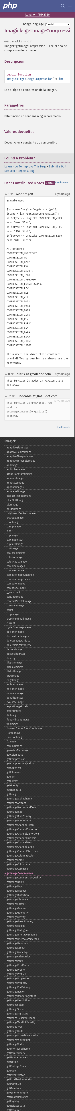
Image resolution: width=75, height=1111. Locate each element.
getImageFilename (17, 899)
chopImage (13, 522)
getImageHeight (16, 925)
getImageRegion (16, 991)
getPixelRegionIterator (19, 1079)
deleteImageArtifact (18, 640)
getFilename (14, 772)
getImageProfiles (16, 974)
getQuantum (14, 1088)
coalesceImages (16, 552)
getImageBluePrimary (19, 816)
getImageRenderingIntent (21, 996)
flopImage (12, 724)
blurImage (12, 504)
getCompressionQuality (20, 763)
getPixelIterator (16, 1075)
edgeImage (13, 680)
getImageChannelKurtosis (21, 838)
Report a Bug (25, 171)
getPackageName (17, 1066)
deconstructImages (18, 636)
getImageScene (15, 1009)
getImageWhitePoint (18, 1040)
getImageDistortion (18, 895)
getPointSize (14, 1083)
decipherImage (15, 631)
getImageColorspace (18, 864)
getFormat (12, 781)
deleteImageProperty (19, 645)
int (61, 79)
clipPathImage (15, 544)
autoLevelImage (16, 491)
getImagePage (15, 961)
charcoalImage (15, 517)
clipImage (12, 535)
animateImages (16, 478)
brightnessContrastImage (21, 513)
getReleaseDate (16, 1105)
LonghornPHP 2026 (37, 14)
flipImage (12, 715)
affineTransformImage (19, 474)
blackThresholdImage (19, 495)
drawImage (13, 675)
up (6, 194)
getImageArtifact (16, 803)
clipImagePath (15, 539)
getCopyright (14, 767)
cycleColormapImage (19, 627)
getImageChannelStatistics (22, 851)
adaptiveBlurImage (17, 447)
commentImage (16, 570)
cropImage (13, 614)
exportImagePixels (17, 706)
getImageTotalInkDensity (21, 1022)
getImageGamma (16, 908)
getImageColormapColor (20, 855)
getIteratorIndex (16, 1053)
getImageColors (16, 860)
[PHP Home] (10, 6)
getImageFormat (16, 904)
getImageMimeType (18, 952)
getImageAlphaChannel (20, 798)
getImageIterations (18, 943)
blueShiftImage (15, 500)
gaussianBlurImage (18, 750)
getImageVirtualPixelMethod (23, 1035)
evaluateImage (15, 702)
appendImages (15, 487)
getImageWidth (15, 1044)
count (10, 610)
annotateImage (15, 482)
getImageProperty (17, 982)
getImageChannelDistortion (22, 829)
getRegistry (13, 1101)
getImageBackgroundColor (22, 807)
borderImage (14, 509)
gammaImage (14, 746)
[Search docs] (62, 6)
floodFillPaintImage (18, 719)
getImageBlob (14, 811)
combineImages (16, 566)
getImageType (15, 1026)
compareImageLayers (19, 579)
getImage (12, 794)
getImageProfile (16, 969)
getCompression (16, 759)
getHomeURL (14, 789)
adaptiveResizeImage (19, 452)
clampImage (14, 526)
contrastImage (15, 596)
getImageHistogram (18, 930)
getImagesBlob (15, 1004)
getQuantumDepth (17, 1092)
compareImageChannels (21, 574)
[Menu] (70, 6)
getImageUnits (15, 1031)
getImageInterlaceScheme (22, 934)
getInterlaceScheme (18, 1048)
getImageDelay (15, 882)
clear (9, 531)
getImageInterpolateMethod (23, 939)
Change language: (33, 24)
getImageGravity (16, 917)
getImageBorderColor (19, 820)
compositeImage (16, 588)
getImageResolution (18, 1000)
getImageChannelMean (20, 842)
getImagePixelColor (18, 965)
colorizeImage (15, 557)
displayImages (15, 667)
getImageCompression (20, 873)
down (11, 194)
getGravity (12, 785)
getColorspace (15, 754)
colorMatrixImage (17, 561)
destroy (11, 658)
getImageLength (16, 947)
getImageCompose (17, 868)
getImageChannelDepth (20, 825)
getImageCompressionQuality (24, 877)
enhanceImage (15, 693)
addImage (12, 465)
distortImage (14, 671)
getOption (12, 1061)
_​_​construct (13, 592)
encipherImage (15, 689)
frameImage (14, 732)
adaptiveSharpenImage (20, 456)
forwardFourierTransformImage (24, 728)
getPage (11, 1070)
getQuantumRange (17, 1097)
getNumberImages (17, 1057)
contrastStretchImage (19, 601)
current (11, 623)
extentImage (14, 710)
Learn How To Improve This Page (25, 166)
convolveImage (15, 605)
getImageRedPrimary (19, 987)
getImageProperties (18, 978)
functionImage (15, 737)
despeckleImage (16, 653)
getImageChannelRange (20, 846)
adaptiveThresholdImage (21, 460)
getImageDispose (17, 890)
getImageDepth (15, 886)
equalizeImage (15, 697)
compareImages (16, 583)
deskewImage (14, 649)
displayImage (14, 662)
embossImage (15, 684)
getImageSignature (17, 1013)
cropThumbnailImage (19, 618)
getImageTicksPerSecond (21, 1018)
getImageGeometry (18, 912)
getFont (11, 776)
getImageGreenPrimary (20, 921)
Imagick (10, 441)
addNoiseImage (16, 469)
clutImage (12, 548)
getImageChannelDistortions (23, 833)
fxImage (11, 741)
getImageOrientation (19, 956)
